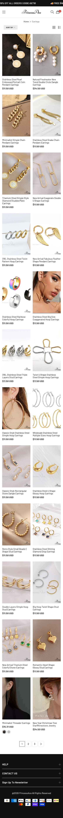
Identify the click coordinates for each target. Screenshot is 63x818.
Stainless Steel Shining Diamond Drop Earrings (44, 550)
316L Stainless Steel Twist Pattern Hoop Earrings (14, 260)
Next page (41, 744)
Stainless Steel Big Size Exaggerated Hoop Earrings (46, 318)
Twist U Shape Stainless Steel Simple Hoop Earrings (46, 376)
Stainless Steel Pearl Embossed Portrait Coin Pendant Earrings (13, 82)
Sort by (9, 27)
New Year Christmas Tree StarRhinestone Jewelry (45, 724)
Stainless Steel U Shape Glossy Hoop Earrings (44, 492)
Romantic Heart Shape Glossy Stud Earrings (44, 666)
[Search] (52, 12)
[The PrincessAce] (31, 12)
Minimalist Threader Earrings (16, 723)
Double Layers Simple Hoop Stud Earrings (15, 608)
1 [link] (22, 743)
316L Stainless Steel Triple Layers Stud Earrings (14, 376)
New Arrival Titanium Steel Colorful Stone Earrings (15, 666)
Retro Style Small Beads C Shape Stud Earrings (14, 550)
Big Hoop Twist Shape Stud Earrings (46, 608)
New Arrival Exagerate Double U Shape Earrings (47, 199)
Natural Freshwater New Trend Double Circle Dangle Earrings (45, 82)
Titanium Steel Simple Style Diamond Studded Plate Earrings (15, 201)
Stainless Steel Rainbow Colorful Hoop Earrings (13, 318)
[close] (61, 3)
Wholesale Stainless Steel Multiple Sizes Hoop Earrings (46, 434)
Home (26, 21)
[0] (57, 12)
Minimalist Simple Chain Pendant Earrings (13, 141)
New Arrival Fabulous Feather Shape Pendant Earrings (47, 260)
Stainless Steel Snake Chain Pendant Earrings (46, 141)
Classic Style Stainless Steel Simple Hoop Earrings (15, 434)
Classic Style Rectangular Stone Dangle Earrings (14, 492)
